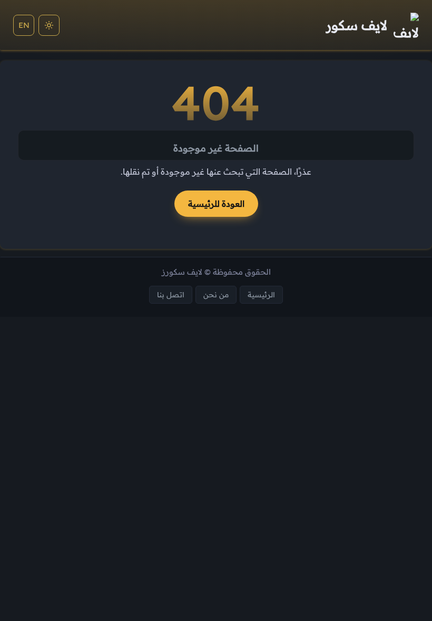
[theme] (49, 25)
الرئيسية (261, 294)
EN (24, 25)
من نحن (216, 294)
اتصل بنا (170, 294)
